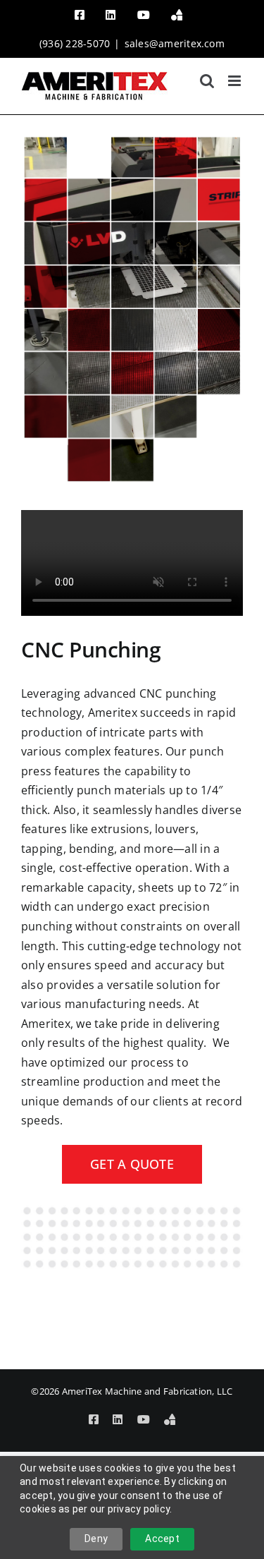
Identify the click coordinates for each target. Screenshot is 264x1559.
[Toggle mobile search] (207, 80)
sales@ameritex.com (175, 43)
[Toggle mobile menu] (235, 80)
